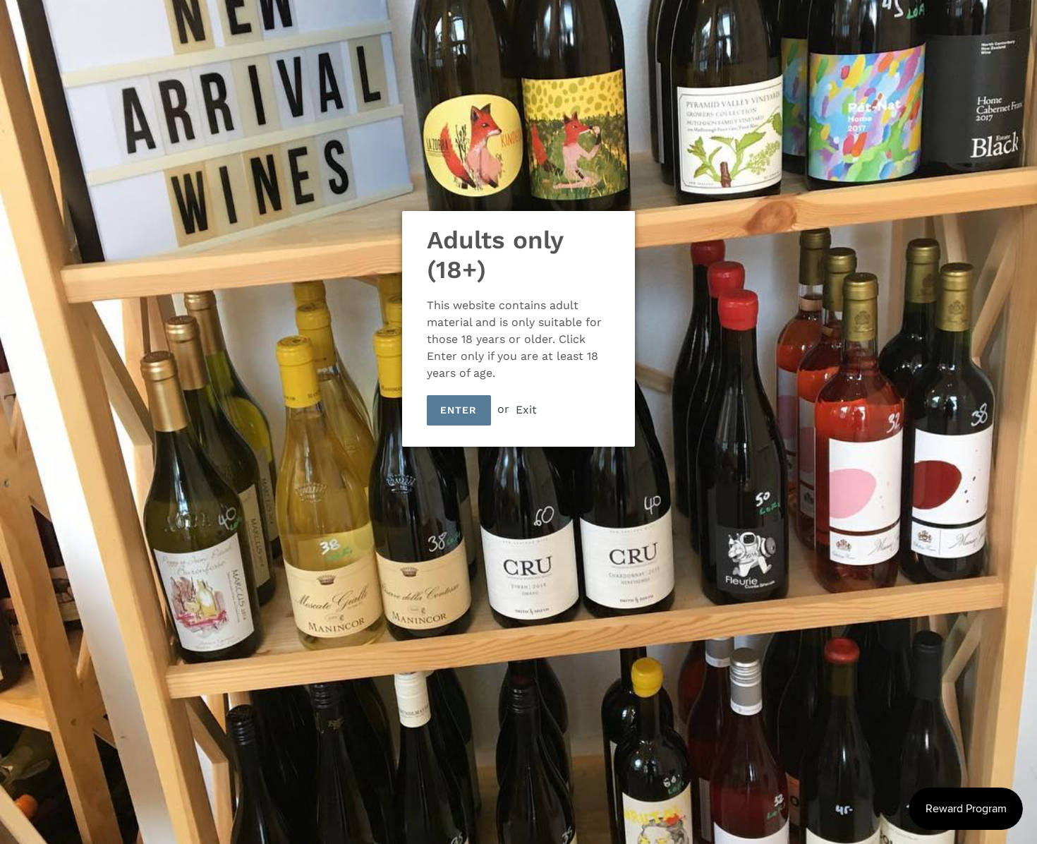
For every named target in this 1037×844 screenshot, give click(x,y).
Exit (526, 409)
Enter (459, 410)
